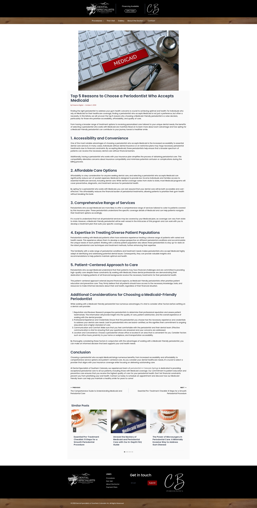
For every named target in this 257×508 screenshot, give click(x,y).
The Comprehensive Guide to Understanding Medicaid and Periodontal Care (96, 391)
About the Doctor (112, 484)
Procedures (110, 478)
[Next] (182, 429)
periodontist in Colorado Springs (144, 368)
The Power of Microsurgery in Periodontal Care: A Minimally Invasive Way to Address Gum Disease (168, 441)
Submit (152, 483)
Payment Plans (111, 487)
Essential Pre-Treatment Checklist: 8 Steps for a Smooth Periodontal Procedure (162, 391)
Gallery (121, 20)
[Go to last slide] (74, 429)
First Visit (111, 20)
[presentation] (89, 421)
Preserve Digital (77, 105)
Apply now (130, 11)
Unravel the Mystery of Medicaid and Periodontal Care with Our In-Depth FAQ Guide (127, 441)
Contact (151, 20)
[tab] (124, 451)
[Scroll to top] (252, 499)
